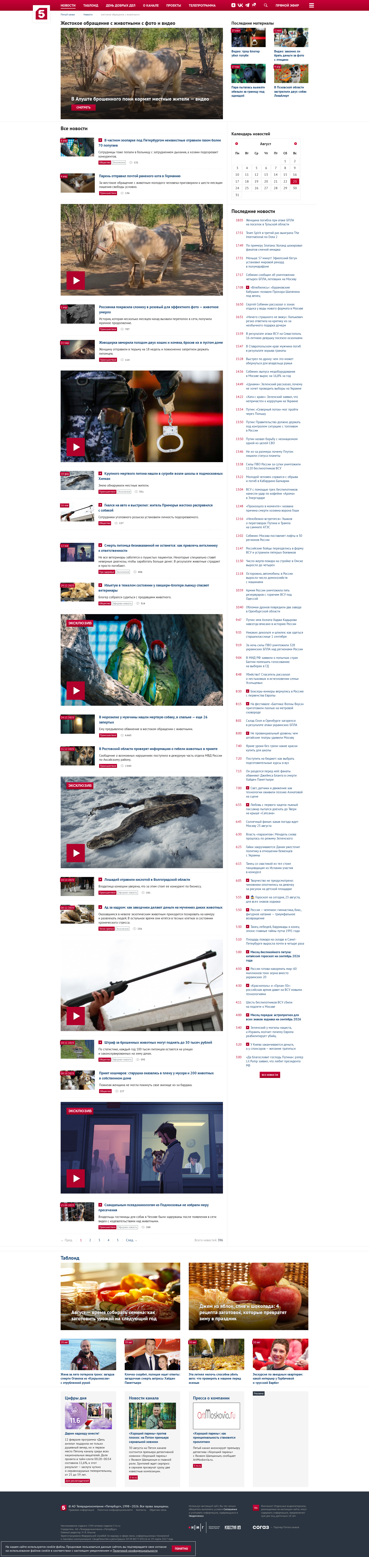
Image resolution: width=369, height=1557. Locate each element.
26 (256, 188)
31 (237, 195)
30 (295, 188)
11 (247, 174)
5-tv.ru (133, 1477)
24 (237, 188)
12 (256, 174)
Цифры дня (75, 1398)
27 (266, 188)
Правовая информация (81, 1509)
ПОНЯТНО (181, 1549)
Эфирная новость (122, 603)
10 (237, 174)
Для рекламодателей (77, 1480)
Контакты (141, 1509)
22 (285, 181)
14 (276, 174)
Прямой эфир (287, 5)
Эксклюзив (119, 162)
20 (266, 181)
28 (276, 188)
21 (276, 181)
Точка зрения (106, 928)
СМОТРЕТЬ (83, 107)
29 (285, 188)
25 (247, 188)
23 (295, 181)
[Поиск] (266, 5)
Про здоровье (106, 571)
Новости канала (144, 1398)
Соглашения (230, 1509)
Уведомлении (196, 1515)
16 (295, 174)
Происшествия (108, 193)
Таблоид (70, 1258)
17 (237, 181)
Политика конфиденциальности (115, 1509)
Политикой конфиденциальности (135, 1551)
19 (256, 181)
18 (247, 181)
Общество (104, 162)
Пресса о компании (211, 1398)
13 (266, 174)
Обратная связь (158, 1509)
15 (285, 174)
